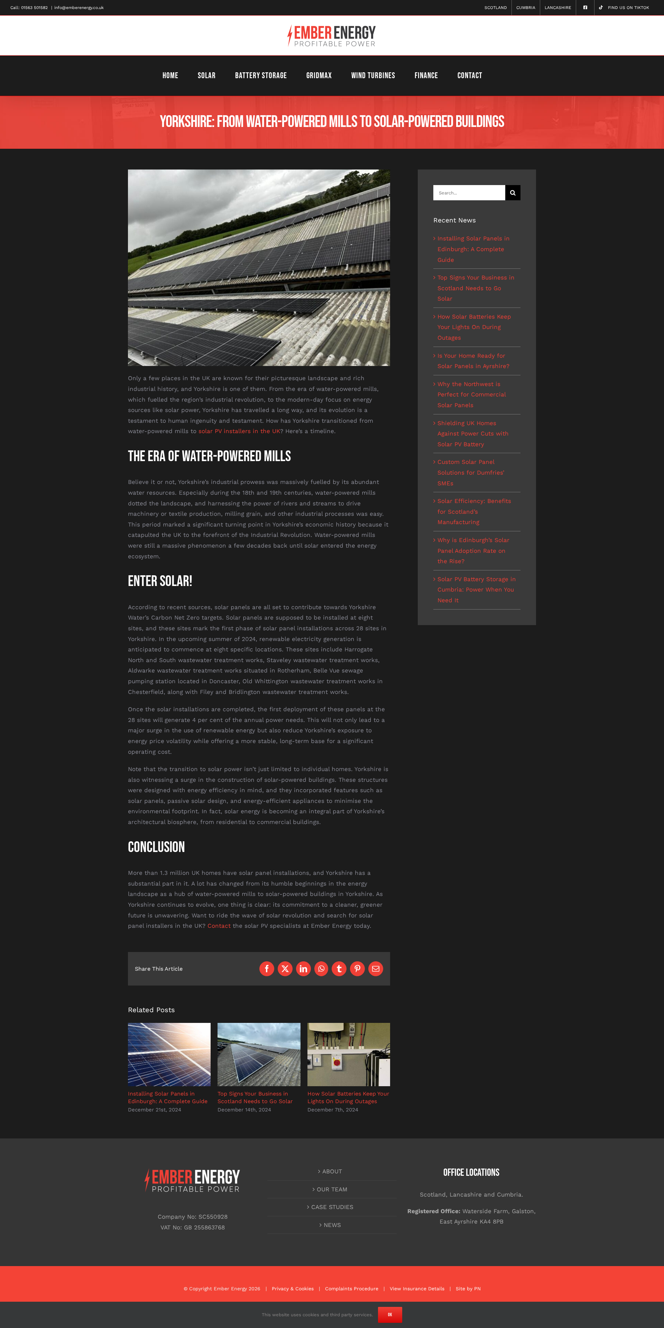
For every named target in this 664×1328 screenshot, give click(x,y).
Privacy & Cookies (293, 1288)
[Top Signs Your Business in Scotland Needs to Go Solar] (259, 1026)
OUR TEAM (332, 1189)
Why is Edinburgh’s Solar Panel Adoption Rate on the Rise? (473, 551)
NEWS (332, 1224)
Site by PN (468, 1288)
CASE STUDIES (332, 1206)
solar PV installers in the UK (239, 431)
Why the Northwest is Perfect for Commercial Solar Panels (471, 395)
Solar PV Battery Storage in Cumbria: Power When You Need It (476, 590)
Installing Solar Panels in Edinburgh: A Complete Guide (473, 249)
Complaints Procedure (351, 1288)
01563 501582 (34, 7)
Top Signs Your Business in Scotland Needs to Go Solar (476, 288)
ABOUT (332, 1171)
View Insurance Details (417, 1288)
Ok (390, 1315)
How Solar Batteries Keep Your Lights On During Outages (474, 327)
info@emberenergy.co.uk (79, 7)
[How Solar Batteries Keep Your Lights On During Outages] (348, 1026)
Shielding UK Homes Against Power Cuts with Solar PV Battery (473, 434)
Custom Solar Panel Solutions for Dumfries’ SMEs (470, 472)
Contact (219, 925)
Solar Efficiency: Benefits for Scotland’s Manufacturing (474, 511)
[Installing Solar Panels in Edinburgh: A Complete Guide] (169, 1026)
